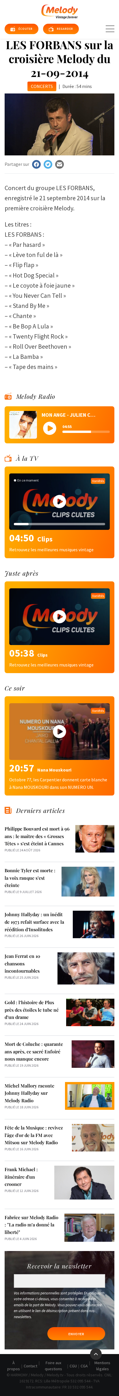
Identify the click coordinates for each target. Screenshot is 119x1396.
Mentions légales (102, 1365)
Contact (30, 1366)
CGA (84, 1366)
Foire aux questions (53, 1365)
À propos (13, 1365)
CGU (73, 1366)
